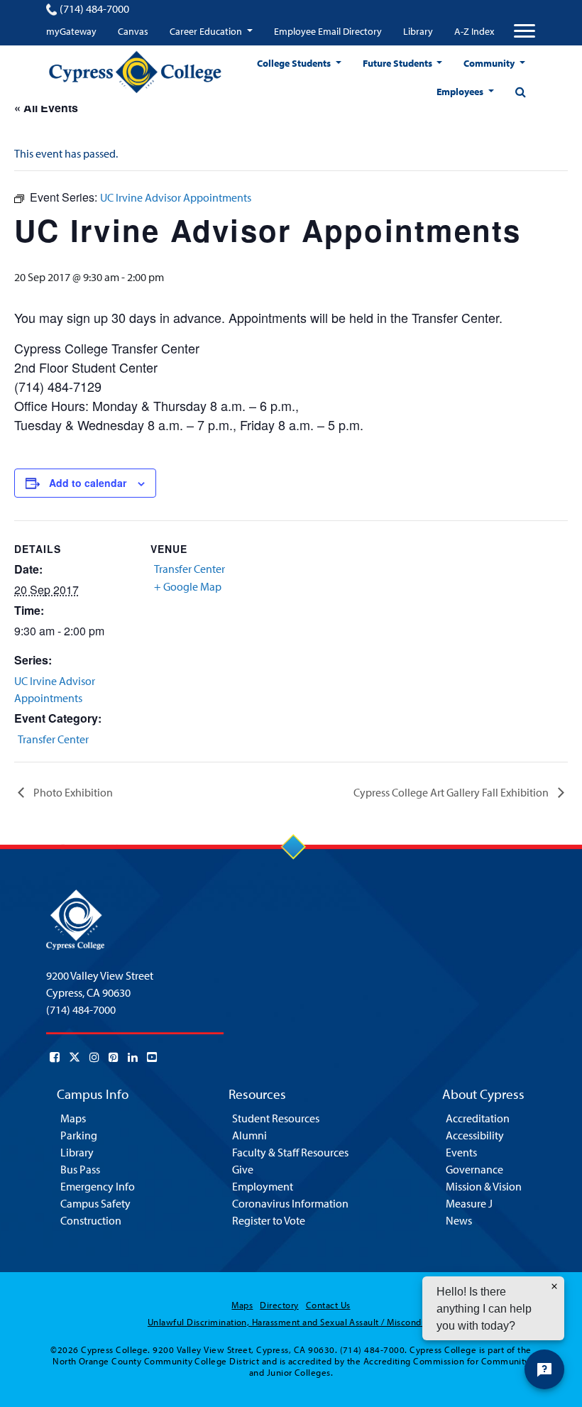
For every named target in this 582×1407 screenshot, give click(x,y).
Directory (279, 1304)
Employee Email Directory (328, 31)
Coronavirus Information (290, 1203)
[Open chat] (544, 1369)
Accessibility (475, 1135)
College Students (295, 63)
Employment (262, 1186)
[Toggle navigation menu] (524, 31)
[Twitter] (74, 1057)
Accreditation (478, 1118)
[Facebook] (55, 1057)
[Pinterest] (114, 1057)
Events (461, 1152)
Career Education (207, 31)
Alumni (249, 1135)
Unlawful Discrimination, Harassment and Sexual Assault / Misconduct (291, 1321)
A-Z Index (474, 31)
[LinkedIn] (133, 1057)
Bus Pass (80, 1169)
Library (418, 31)
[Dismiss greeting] (554, 1286)
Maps (73, 1118)
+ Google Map (187, 586)
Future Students (398, 63)
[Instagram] (94, 1057)
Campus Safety (95, 1203)
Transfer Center (53, 739)
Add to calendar (87, 483)
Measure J (469, 1203)
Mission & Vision (484, 1186)
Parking (78, 1135)
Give (242, 1169)
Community (490, 63)
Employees (460, 91)
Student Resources (275, 1118)
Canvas (133, 31)
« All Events (46, 107)
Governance (474, 1169)
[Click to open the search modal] (520, 91)
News (459, 1220)
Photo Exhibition (72, 792)
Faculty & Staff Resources (290, 1152)
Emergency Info (97, 1186)
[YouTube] (152, 1057)
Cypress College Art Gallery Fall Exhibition (452, 792)
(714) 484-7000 (94, 8)
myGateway (71, 31)
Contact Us (328, 1304)
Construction (90, 1220)
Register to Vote (268, 1220)
